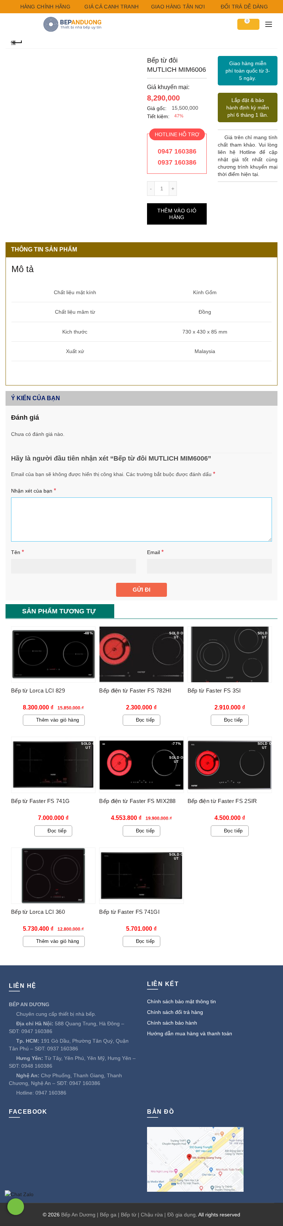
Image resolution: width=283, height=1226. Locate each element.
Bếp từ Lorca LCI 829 (38, 690)
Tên (17, 552)
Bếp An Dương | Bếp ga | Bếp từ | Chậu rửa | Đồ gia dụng (128, 1215)
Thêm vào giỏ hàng (177, 214)
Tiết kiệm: (158, 116)
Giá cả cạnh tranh (111, 7)
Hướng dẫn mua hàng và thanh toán (189, 1033)
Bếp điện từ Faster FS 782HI (135, 690)
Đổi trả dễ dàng (243, 7)
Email (155, 552)
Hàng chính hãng (44, 7)
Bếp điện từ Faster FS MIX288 (137, 801)
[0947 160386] (15, 1206)
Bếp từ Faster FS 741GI (129, 912)
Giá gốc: (157, 108)
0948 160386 (36, 1066)
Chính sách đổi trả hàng (175, 1012)
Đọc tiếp (145, 720)
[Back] (16, 41)
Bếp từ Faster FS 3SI (214, 690)
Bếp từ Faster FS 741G (40, 801)
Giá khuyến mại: (168, 87)
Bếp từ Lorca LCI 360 (38, 912)
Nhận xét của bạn (33, 490)
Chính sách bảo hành (172, 1023)
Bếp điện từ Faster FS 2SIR (222, 801)
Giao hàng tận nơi (177, 7)
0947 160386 (177, 151)
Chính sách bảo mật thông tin (181, 1001)
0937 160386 (177, 162)
